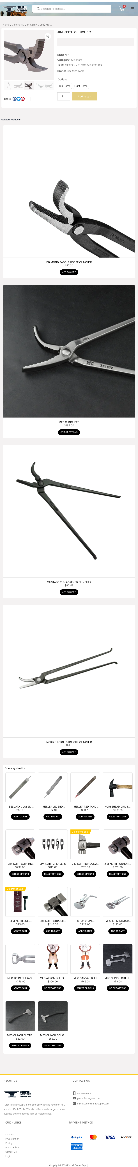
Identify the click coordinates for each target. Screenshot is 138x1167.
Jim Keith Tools (75, 70)
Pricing (8, 1143)
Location (9, 1134)
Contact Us (11, 1151)
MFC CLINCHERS (69, 422)
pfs (100, 64)
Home (6, 24)
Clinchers (17, 24)
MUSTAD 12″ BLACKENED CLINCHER (69, 582)
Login (8, 1156)
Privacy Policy (12, 1139)
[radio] (65, 86)
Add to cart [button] (69, 272)
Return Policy (12, 1147)
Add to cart (84, 96)
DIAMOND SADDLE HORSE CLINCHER (69, 262)
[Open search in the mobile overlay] (72, 9)
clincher (69, 64)
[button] (132, 8)
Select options (69, 432)
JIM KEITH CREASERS (53, 863)
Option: (62, 79)
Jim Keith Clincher (86, 64)
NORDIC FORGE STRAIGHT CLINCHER (69, 742)
